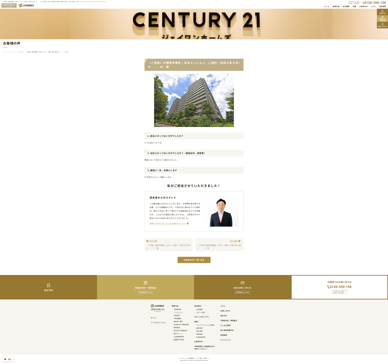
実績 (354, 6)
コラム (373, 6)
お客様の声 (363, 6)
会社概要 (346, 6)
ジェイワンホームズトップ (9, 52)
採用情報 (382, 6)
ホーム (326, 6)
